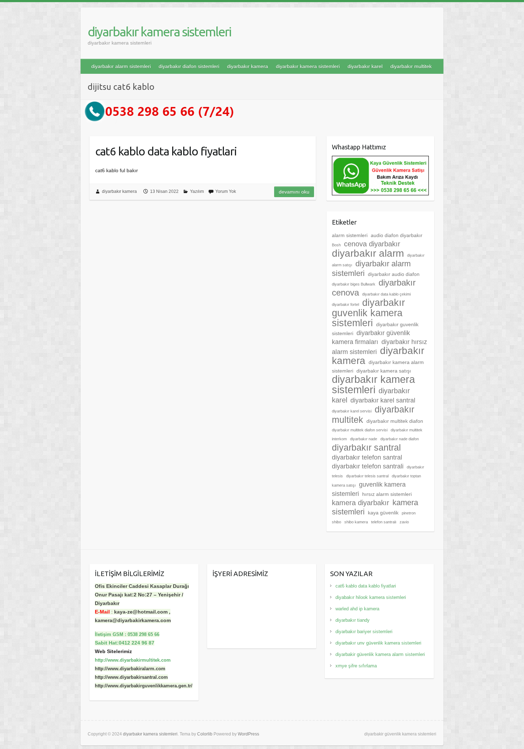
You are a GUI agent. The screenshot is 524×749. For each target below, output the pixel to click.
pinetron (409, 513)
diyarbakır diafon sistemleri (189, 66)
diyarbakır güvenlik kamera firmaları (371, 337)
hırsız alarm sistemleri (387, 494)
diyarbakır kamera (247, 66)
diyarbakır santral (366, 447)
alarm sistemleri (350, 235)
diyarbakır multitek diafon (394, 421)
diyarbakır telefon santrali (368, 466)
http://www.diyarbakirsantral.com (131, 677)
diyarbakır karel (365, 66)
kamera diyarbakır (360, 503)
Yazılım (197, 191)
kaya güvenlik (383, 512)
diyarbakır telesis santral (367, 476)
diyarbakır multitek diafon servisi (359, 430)
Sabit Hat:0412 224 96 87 (124, 643)
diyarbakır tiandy (352, 620)
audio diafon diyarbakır (396, 235)
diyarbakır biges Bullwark (353, 284)
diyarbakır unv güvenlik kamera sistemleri (378, 643)
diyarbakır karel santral (382, 400)
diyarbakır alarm (368, 253)
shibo (336, 522)
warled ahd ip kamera (357, 608)
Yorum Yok (225, 191)
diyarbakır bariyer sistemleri (363, 631)
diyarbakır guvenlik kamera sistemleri (368, 312)
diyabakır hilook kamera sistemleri (370, 597)
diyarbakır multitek (411, 66)
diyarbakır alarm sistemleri (121, 66)
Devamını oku (294, 192)
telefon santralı (383, 522)
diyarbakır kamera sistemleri (159, 31)
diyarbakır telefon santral (367, 457)
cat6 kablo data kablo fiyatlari (166, 151)
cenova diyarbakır (372, 244)
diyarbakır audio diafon (394, 274)
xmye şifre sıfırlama (356, 665)
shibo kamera (356, 522)
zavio (404, 522)
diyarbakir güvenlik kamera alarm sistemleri (380, 654)
